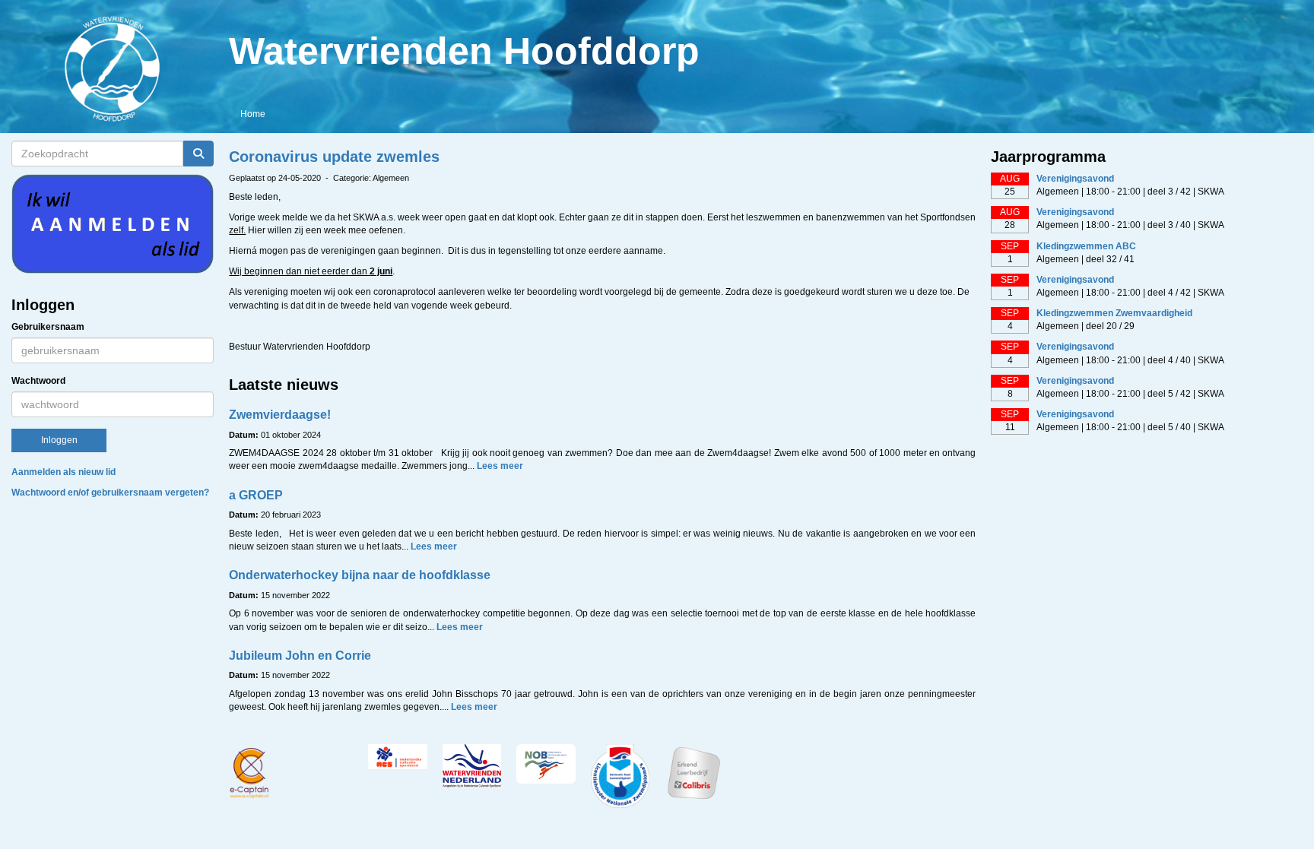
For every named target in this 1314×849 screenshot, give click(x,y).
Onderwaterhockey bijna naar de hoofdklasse (359, 575)
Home (252, 114)
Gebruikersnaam (47, 327)
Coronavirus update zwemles (334, 156)
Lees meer (500, 466)
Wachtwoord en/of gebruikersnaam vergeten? (110, 492)
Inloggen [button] (59, 440)
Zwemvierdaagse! (280, 414)
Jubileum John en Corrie (300, 655)
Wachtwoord (38, 380)
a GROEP (256, 495)
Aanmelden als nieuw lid (63, 472)
